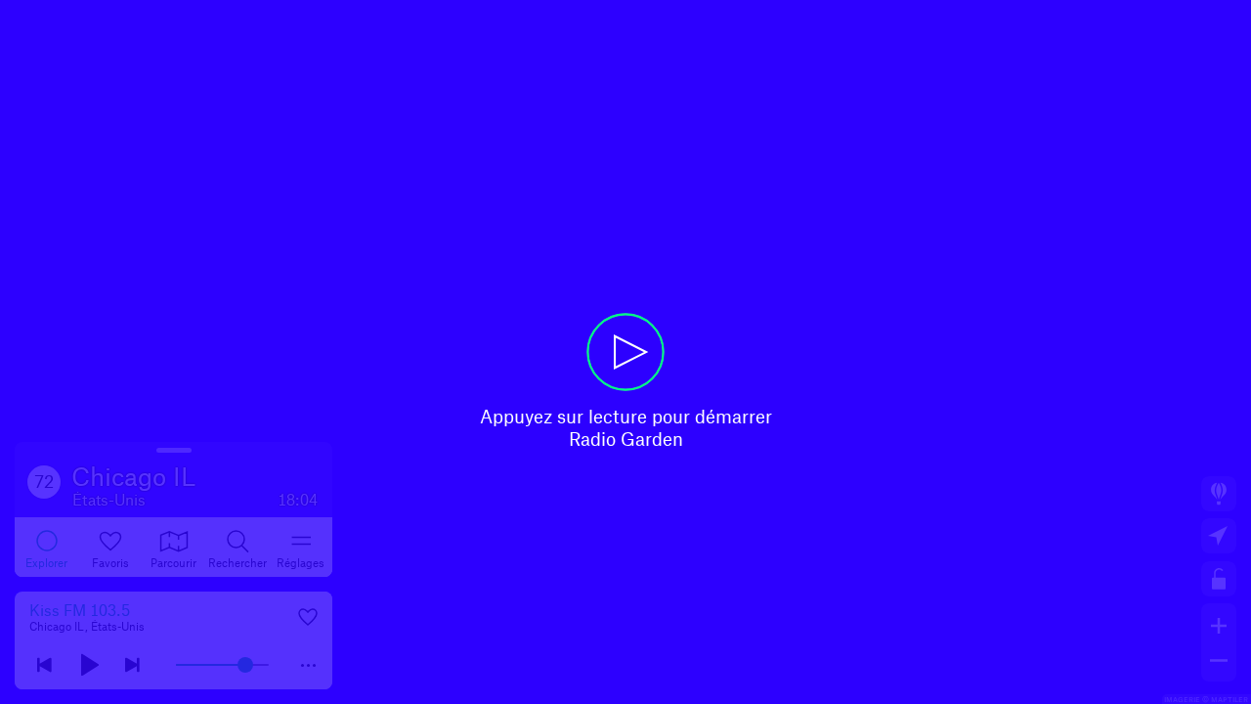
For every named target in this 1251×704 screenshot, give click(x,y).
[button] (625, 352)
